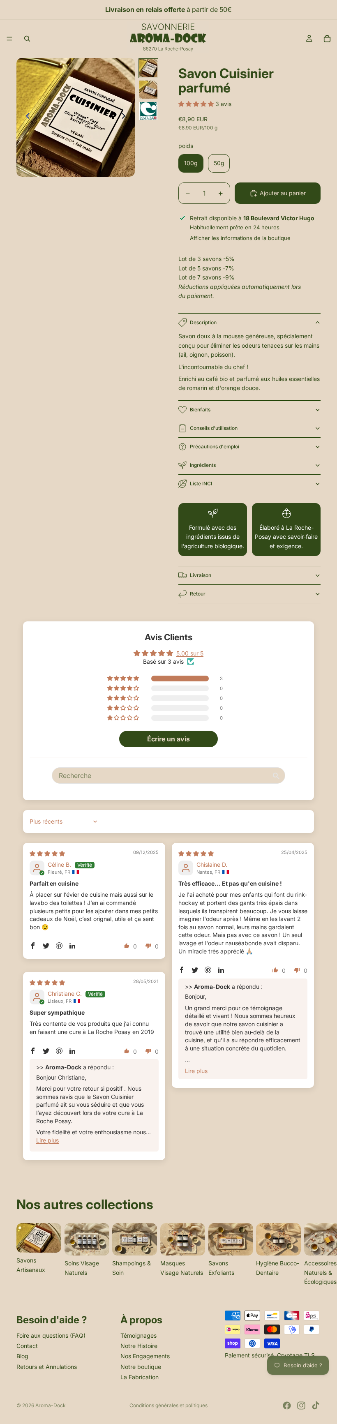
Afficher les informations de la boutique (240, 238)
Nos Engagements (145, 1356)
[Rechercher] (27, 39)
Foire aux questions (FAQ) (50, 1335)
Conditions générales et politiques (168, 1405)
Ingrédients (203, 465)
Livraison (200, 575)
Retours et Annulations (46, 1366)
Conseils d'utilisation (214, 428)
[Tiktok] (316, 1405)
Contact (27, 1345)
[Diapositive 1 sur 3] (148, 68)
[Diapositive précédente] (25, 117)
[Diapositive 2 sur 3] (148, 90)
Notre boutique (140, 1366)
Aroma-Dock (50, 1405)
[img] (47, 853)
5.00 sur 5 (189, 653)
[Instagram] (301, 1405)
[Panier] (327, 39)
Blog (22, 1356)
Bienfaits (200, 409)
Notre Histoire (138, 1345)
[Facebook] (287, 1405)
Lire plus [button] (196, 1070)
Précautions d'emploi (214, 446)
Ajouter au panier (283, 192)
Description (203, 322)
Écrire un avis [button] (168, 739)
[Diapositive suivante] (126, 117)
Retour (197, 594)
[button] (196, 103)
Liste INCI (201, 483)
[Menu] (9, 38)
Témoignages (138, 1335)
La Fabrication (139, 1376)
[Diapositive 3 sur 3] (148, 111)
